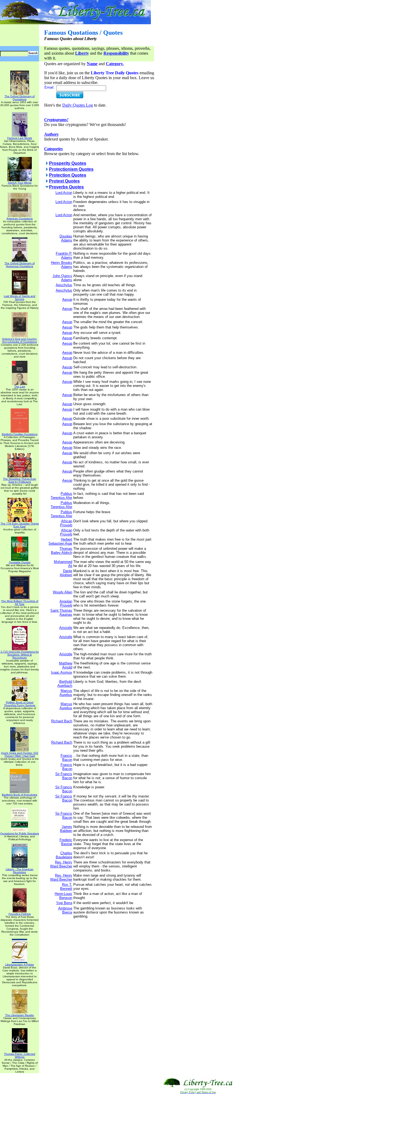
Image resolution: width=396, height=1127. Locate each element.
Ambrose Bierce (65, 910)
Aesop (67, 300)
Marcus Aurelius (66, 693)
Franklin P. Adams (64, 255)
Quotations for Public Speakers (19, 833)
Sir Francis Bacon (63, 776)
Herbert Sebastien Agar (60, 541)
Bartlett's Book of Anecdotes (19, 794)
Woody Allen (62, 592)
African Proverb (66, 523)
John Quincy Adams (62, 278)
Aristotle (65, 628)
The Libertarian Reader (19, 1015)
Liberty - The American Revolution (19, 871)
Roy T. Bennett (66, 887)
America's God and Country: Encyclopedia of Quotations (19, 340)
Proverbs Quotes (66, 187)
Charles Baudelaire (64, 855)
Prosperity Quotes (67, 163)
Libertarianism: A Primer (19, 964)
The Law (19, 386)
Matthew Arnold (65, 665)
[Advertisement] (198, 1110)
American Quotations (19, 218)
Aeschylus (64, 285)
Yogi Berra (64, 903)
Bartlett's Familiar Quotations (19, 434)
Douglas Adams (66, 238)
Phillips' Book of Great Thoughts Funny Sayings (19, 704)
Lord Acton (63, 193)
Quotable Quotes (19, 562)
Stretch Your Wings (20, 182)
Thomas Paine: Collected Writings (19, 1055)
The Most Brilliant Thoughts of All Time (19, 603)
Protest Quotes (64, 181)
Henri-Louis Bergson (63, 896)
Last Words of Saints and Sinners (19, 297)
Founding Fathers (20, 913)
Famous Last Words (19, 137)
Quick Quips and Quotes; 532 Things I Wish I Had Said (19, 754)
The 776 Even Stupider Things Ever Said (20, 525)
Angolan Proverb (66, 603)
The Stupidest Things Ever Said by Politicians (19, 480)
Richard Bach (61, 721)
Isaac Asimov (61, 672)
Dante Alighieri (66, 573)
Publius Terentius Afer (61, 496)
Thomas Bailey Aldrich (61, 551)
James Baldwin (66, 829)
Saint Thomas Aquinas (61, 612)
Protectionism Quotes (71, 169)
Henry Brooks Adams (61, 265)
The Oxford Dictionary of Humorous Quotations (20, 265)
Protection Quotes (67, 175)
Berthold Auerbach (64, 684)
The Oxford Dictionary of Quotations (20, 98)
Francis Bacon (66, 758)
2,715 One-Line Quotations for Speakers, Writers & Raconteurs (20, 654)
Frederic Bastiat (66, 842)
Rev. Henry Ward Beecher (61, 864)
